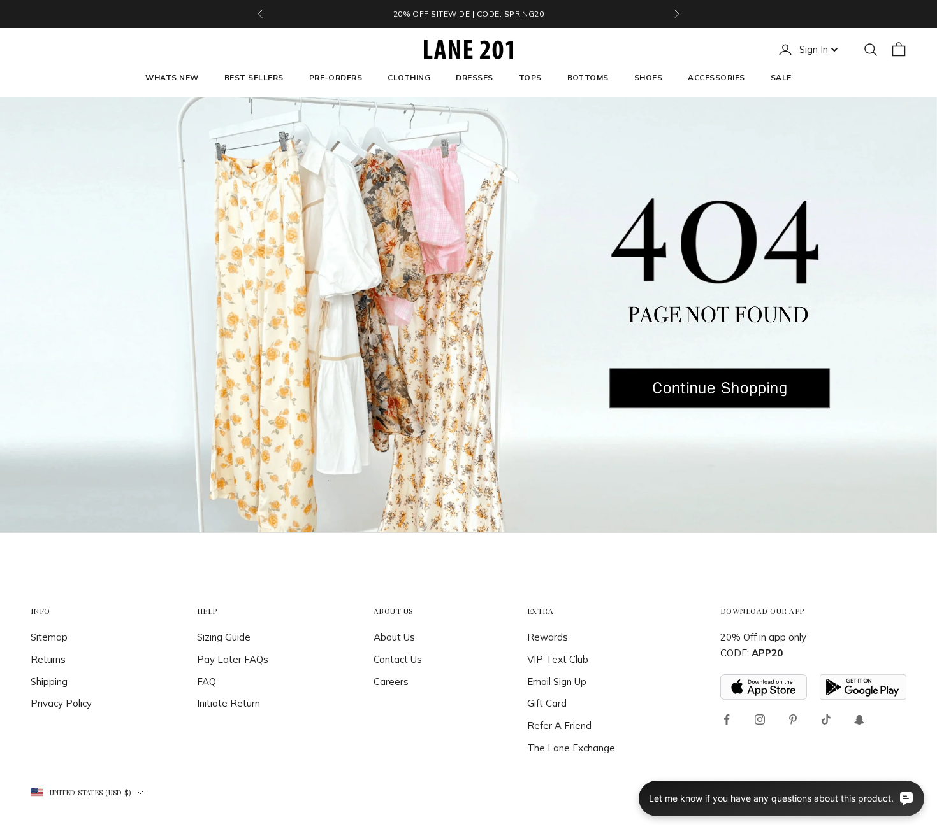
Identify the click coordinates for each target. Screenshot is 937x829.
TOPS (530, 77)
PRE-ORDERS (336, 77)
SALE (781, 77)
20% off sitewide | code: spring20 (468, 13)
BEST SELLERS (254, 77)
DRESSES (474, 77)
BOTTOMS (588, 77)
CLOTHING (409, 77)
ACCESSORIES (716, 77)
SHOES (648, 77)
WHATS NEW (171, 77)
